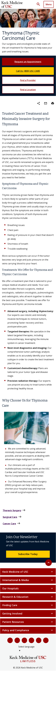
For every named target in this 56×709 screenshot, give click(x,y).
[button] (39, 4)
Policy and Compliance (28, 630)
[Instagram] (38, 640)
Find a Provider (28, 80)
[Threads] (46, 640)
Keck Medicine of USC (28, 571)
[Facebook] (10, 640)
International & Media (28, 580)
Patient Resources (28, 622)
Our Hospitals (28, 588)
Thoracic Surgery (14, 510)
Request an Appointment (28, 61)
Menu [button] (49, 4)
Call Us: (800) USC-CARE (28, 70)
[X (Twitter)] (17, 640)
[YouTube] (24, 640)
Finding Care (28, 605)
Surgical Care (12, 517)
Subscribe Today (28, 554)
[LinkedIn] (31, 640)
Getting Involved (28, 613)
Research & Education (28, 597)
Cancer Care (11, 523)
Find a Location (28, 89)
